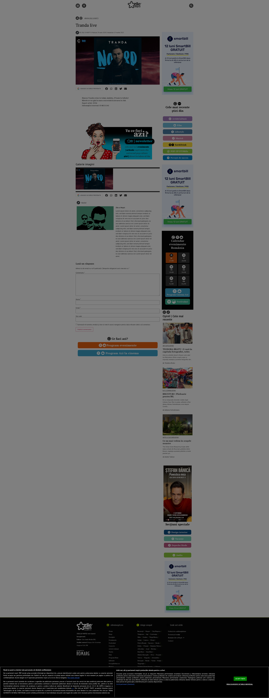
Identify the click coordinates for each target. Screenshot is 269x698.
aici (73, 688)
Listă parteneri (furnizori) (125, 684)
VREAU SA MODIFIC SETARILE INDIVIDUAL (239, 684)
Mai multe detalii (73, 678)
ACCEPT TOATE (240, 679)
